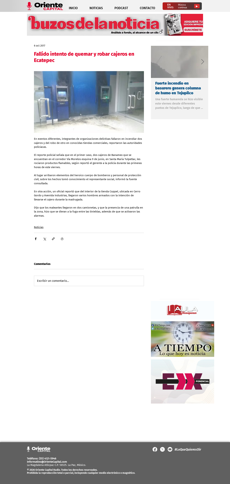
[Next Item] (202, 62)
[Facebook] (155, 449)
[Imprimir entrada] (62, 238)
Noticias (38, 227)
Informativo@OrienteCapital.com (47, 461)
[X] (162, 449)
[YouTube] (170, 449)
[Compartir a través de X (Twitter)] (44, 238)
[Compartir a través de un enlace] (53, 238)
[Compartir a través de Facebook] (35, 238)
